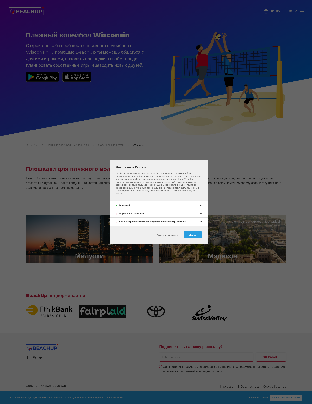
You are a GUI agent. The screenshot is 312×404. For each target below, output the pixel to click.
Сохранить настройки (168, 235)
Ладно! (193, 235)
